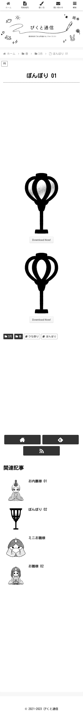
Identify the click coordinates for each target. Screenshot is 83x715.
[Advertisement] (41, 126)
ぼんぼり (51, 336)
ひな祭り (34, 336)
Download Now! (41, 240)
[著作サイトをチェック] (22, 439)
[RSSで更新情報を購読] (41, 451)
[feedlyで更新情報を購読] (60, 439)
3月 (10, 336)
